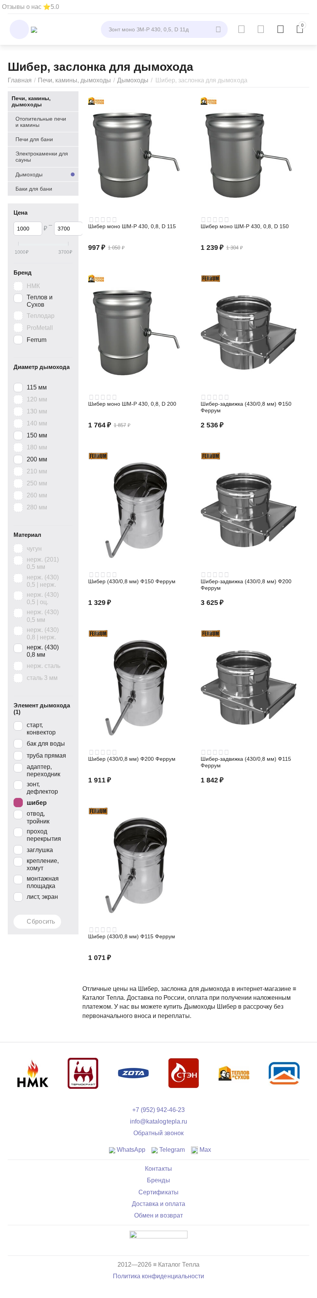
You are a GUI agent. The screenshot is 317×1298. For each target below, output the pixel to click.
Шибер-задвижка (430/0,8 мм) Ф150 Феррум (246, 407)
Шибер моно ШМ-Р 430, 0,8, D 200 (132, 404)
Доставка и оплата (158, 1204)
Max (204, 1149)
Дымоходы (132, 80)
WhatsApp (130, 1149)
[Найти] (219, 29)
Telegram (171, 1149)
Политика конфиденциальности (158, 1276)
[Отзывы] (158, 1240)
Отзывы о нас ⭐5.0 (30, 6)
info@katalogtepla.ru (158, 1121)
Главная (20, 80)
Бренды (158, 1180)
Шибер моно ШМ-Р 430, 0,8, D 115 (132, 226)
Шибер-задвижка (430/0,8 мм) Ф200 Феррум (246, 584)
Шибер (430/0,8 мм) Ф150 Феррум (132, 581)
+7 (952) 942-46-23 (158, 1110)
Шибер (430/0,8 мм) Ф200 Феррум (132, 759)
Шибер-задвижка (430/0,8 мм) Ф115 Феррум (246, 762)
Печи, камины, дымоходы (74, 80)
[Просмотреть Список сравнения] (241, 29)
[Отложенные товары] (261, 29)
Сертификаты (158, 1192)
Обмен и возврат (158, 1215)
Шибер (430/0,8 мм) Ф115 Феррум (131, 936)
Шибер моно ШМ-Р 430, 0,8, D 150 (245, 226)
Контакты (158, 1168)
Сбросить (41, 921)
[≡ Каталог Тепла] (34, 29)
